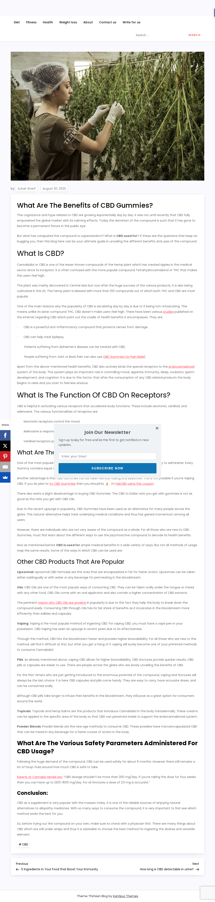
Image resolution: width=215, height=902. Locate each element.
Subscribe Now (107, 468)
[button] (107, 432)
